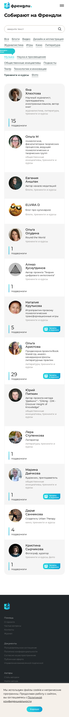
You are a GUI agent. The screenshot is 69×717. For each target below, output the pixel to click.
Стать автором (11, 677)
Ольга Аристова (33, 345)
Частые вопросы (12, 626)
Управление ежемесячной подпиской (23, 663)
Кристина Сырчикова (34, 547)
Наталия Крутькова (33, 304)
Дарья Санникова (34, 512)
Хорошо (34, 709)
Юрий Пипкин (31, 392)
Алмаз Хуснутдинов (35, 266)
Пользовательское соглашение (20, 647)
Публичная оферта (14, 659)
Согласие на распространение (20, 655)
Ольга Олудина (32, 231)
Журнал (8, 633)
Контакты (9, 629)
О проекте (9, 622)
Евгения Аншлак (31, 180)
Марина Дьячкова (32, 471)
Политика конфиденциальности (21, 651)
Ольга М (32, 136)
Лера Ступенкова (34, 434)
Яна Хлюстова (33, 91)
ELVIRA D (32, 205)
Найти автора (11, 681)
